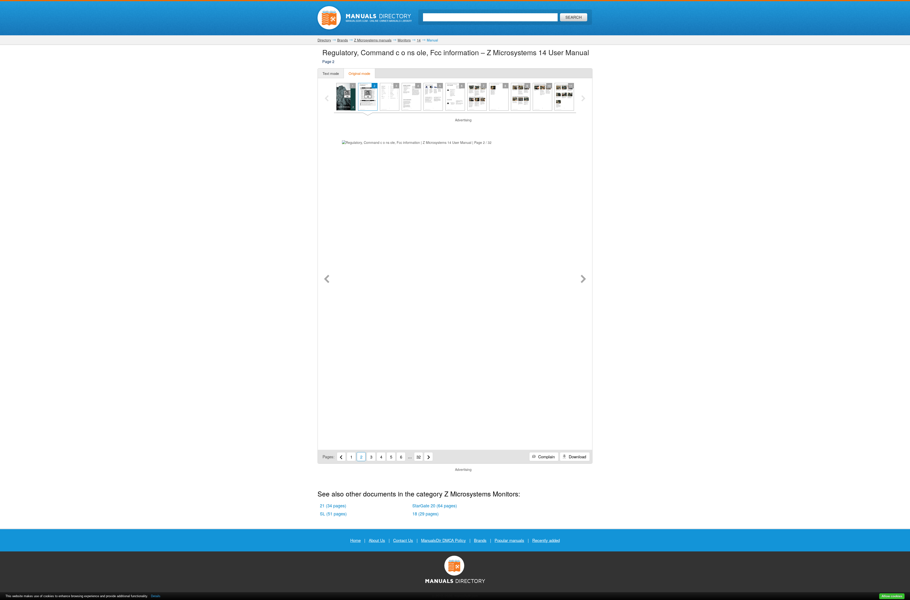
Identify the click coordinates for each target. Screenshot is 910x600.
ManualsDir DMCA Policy (443, 540)
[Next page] (583, 279)
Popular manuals (509, 540)
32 (418, 457)
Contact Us (403, 540)
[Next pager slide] (583, 98)
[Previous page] (327, 279)
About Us (377, 540)
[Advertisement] (455, 128)
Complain (546, 456)
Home (355, 540)
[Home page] (329, 18)
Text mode (331, 73)
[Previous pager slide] (327, 98)
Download (577, 456)
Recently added (546, 540)
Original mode (359, 73)
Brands (480, 540)
